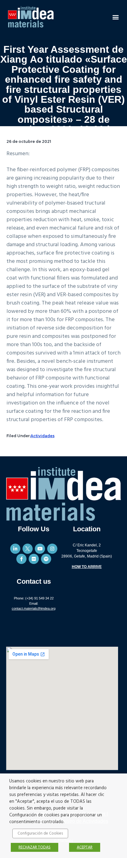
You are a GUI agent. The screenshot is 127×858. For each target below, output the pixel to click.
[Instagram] (52, 549)
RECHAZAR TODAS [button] (34, 847)
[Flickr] (34, 559)
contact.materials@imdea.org (33, 608)
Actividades (43, 435)
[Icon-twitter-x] (28, 549)
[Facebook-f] (21, 559)
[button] (116, 17)
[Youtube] (40, 549)
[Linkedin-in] (15, 549)
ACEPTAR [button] (84, 847)
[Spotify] (46, 559)
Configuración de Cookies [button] (40, 833)
